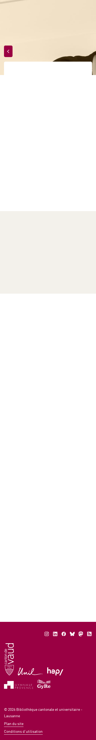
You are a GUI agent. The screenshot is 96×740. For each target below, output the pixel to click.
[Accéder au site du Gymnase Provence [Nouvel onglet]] (18, 684)
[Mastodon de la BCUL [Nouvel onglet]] (80, 634)
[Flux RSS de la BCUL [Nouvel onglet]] (89, 634)
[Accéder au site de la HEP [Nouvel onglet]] (55, 671)
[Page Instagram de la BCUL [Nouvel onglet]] (46, 634)
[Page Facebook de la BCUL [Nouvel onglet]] (63, 634)
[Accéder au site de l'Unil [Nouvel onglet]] (30, 671)
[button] (55, 589)
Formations (42, 71)
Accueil (16, 71)
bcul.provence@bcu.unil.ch (35, 272)
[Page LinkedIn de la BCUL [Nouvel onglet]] (55, 634)
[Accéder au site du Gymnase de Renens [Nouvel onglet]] (44, 683)
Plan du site (13, 723)
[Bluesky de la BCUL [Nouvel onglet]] (72, 634)
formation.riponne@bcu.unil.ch (38, 585)
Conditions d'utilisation (23, 731)
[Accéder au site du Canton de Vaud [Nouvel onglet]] (9, 659)
